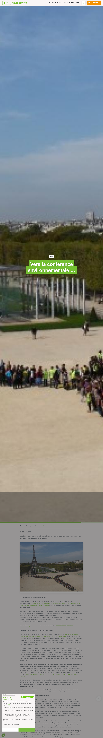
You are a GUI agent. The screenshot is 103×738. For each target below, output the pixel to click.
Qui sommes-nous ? (55, 3)
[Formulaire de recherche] (83, 3)
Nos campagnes (69, 3)
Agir (77, 3)
